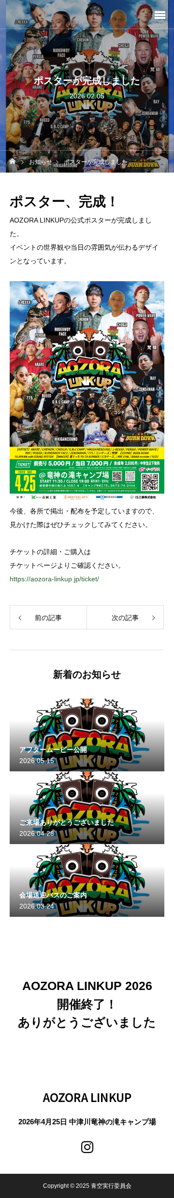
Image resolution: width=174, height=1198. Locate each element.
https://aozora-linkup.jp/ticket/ (54, 579)
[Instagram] (87, 1147)
